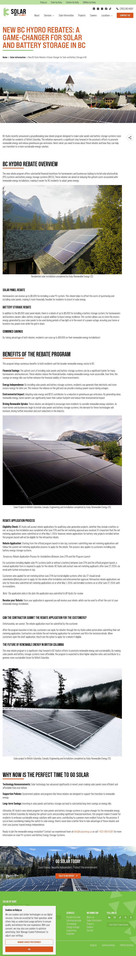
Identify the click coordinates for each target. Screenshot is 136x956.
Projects (90, 923)
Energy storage (72, 927)
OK (29, 949)
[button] (49, 15)
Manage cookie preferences (29, 942)
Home (5, 57)
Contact (90, 930)
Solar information (18, 57)
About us (90, 917)
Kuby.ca (93, 945)
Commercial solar (73, 920)
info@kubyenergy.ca (83, 831)
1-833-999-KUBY (105, 831)
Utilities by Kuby (126, 945)
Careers (90, 927)
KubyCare (70, 933)
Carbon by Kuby (108, 945)
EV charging (71, 923)
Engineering (71, 930)
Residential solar (73, 917)
